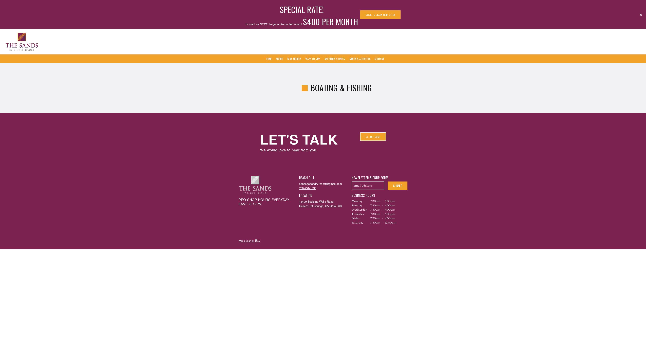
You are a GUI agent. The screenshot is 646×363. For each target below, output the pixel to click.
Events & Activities (359, 59)
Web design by (247, 240)
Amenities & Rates (335, 59)
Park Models (294, 59)
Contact (379, 59)
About (279, 59)
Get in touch (373, 136)
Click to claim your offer (380, 14)
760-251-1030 (307, 188)
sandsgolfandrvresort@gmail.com (320, 184)
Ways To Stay (312, 59)
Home (269, 59)
